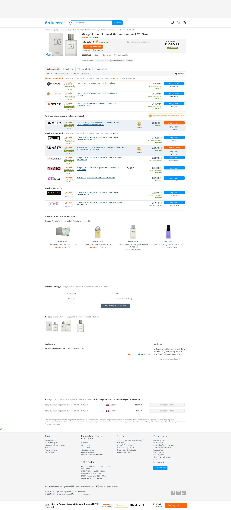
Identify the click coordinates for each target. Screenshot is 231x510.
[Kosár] (178, 22)
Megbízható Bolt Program (163, 445)
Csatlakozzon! (160, 467)
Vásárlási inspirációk (125, 447)
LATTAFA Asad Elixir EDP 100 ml (93, 476)
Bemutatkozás (50, 440)
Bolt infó (69, 89)
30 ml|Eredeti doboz (117, 60)
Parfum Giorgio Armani (108, 487)
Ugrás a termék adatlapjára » (115, 306)
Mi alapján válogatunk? (127, 78)
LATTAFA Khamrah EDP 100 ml (93, 471)
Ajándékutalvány (88, 452)
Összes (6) (129, 60)
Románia (113, 411)
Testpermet (85, 447)
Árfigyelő (108, 55)
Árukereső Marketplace (162, 447)
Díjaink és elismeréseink (55, 445)
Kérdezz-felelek (100, 69)
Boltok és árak (53, 69)
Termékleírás (68, 69)
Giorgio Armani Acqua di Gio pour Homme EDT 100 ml (67, 405)
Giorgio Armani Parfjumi (84, 487)
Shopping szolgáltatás (162, 457)
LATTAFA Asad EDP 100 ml (91, 478)
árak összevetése (167, 405)
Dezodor (84, 443)
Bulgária (112, 405)
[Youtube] (184, 492)
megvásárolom (174, 123)
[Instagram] (178, 492)
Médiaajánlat (158, 452)
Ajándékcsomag (87, 450)
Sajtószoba (49, 452)
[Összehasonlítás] (173, 22)
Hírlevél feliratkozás (125, 445)
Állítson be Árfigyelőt (171, 359)
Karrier (48, 447)
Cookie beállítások (124, 452)
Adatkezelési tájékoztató (54, 491)
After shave (85, 445)
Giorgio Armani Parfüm (82, 221)
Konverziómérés (159, 462)
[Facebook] (173, 492)
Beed (155, 459)
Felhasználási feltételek (75, 491)
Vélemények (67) (83, 69)
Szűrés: (50, 73)
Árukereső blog (51, 450)
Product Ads (158, 450)
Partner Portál (159, 440)
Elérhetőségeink (51, 443)
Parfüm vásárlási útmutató (92, 455)
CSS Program (158, 455)
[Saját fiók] (184, 22)
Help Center (158, 443)
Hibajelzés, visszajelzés (126, 450)
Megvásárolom (94, 46)
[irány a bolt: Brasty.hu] (172, 44)
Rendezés (180, 74)
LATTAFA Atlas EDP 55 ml (91, 473)
